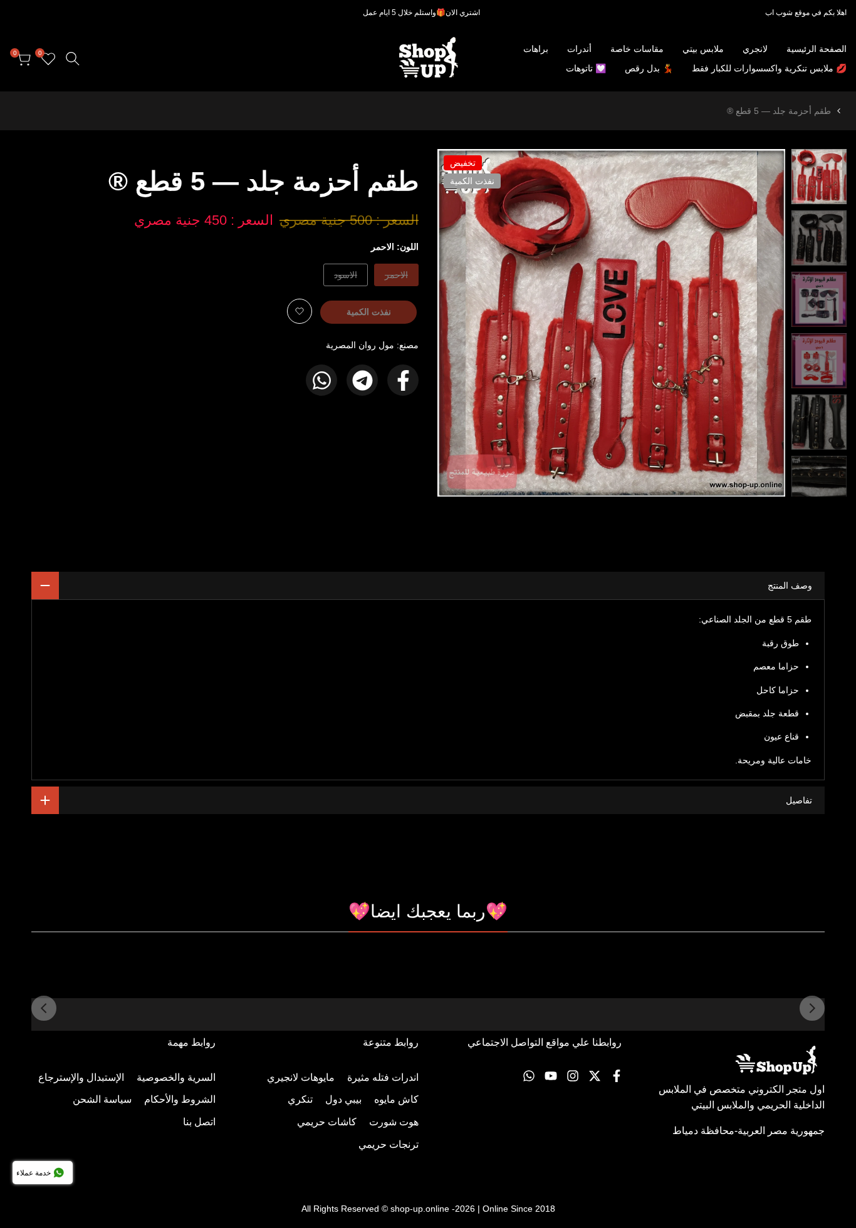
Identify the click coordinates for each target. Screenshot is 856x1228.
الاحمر (397, 277)
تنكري (300, 1099)
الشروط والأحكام (180, 1099)
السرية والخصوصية (176, 1077)
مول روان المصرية (360, 345)
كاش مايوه (396, 1099)
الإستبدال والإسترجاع (81, 1077)
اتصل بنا (199, 1122)
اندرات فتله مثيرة (383, 1077)
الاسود (346, 277)
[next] (462, 323)
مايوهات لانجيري (301, 1077)
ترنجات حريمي (388, 1144)
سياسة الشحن (102, 1099)
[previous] (760, 323)
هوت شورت (394, 1122)
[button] (299, 311)
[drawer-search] (73, 58)
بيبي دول (343, 1099)
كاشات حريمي (327, 1122)
